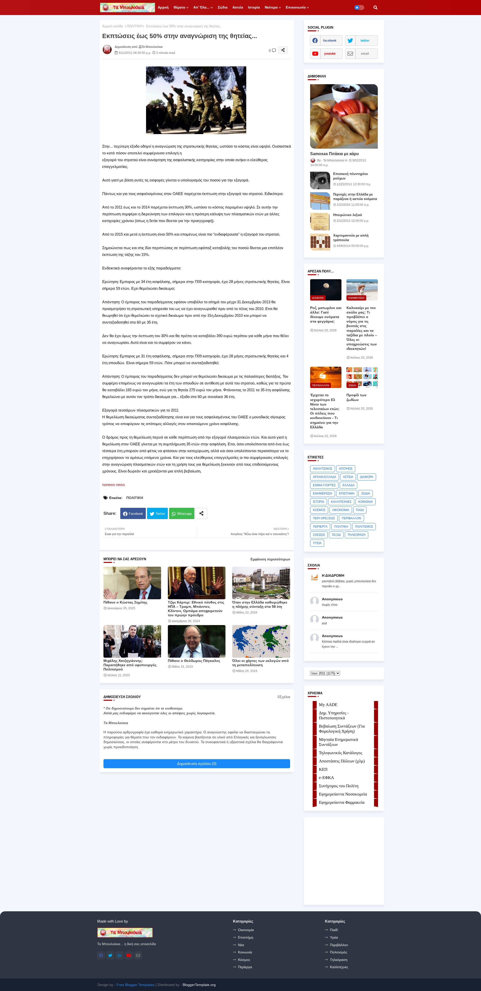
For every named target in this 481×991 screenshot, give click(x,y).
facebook (329, 40)
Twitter (160, 514)
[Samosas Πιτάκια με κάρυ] (344, 116)
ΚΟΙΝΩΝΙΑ (365, 502)
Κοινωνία (245, 952)
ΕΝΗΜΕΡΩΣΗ (322, 493)
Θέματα (179, 7)
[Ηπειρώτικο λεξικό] (320, 221)
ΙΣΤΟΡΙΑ (318, 502)
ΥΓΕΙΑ (317, 543)
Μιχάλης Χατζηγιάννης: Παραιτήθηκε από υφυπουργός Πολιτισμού (130, 665)
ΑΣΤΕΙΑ (348, 477)
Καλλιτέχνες (339, 967)
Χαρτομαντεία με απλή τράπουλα (351, 238)
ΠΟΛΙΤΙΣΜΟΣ (364, 526)
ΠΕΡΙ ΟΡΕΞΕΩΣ (324, 518)
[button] (376, 8)
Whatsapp (184, 514)
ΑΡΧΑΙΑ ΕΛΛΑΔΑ (324, 477)
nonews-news (113, 484)
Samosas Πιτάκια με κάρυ (334, 154)
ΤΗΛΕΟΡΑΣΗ (356, 535)
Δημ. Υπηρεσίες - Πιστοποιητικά (334, 715)
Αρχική (163, 7)
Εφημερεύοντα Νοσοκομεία (343, 794)
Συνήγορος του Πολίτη (338, 785)
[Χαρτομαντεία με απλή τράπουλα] (320, 242)
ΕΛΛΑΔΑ (348, 485)
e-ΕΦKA (326, 777)
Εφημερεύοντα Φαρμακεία (342, 802)
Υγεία (334, 937)
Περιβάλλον (339, 945)
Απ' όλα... (201, 7)
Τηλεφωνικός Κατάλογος (340, 752)
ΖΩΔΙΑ (365, 493)
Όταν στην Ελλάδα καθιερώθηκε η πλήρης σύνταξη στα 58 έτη (259, 604)
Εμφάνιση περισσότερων (270, 559)
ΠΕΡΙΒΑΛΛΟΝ (351, 518)
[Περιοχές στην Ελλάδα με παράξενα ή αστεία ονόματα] (320, 201)
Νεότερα (271, 7)
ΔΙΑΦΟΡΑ (366, 477)
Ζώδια (222, 7)
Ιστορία (254, 7)
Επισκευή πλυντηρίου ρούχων (350, 176)
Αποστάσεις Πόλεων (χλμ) (342, 761)
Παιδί (334, 930)
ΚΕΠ (323, 769)
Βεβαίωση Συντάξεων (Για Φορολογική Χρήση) (342, 729)
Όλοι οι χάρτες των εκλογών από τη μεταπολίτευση (260, 663)
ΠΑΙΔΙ (360, 510)
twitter (365, 40)
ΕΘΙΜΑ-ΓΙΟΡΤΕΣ (324, 485)
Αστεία (237, 7)
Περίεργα (245, 967)
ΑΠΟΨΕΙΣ (345, 468)
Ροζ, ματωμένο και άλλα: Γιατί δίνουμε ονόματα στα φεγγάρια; (325, 315)
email (365, 53)
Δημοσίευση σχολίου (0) (196, 763)
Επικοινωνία (296, 7)
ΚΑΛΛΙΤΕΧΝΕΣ (341, 502)
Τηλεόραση (338, 960)
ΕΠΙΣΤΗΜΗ (346, 493)
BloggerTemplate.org (199, 985)
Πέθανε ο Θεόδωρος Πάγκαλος (194, 661)
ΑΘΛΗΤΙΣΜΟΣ (322, 468)
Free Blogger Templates (135, 985)
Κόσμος (244, 960)
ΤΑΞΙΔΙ (336, 535)
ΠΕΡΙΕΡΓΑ (320, 526)
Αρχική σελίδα (112, 26)
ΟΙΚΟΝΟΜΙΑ (340, 510)
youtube (330, 53)
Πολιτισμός (338, 952)
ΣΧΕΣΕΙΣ (319, 535)
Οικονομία (246, 930)
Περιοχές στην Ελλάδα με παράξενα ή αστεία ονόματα (355, 196)
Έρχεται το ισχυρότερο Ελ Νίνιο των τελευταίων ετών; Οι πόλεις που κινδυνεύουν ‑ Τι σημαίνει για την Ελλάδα (324, 411)
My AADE (328, 704)
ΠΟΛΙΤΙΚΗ (134, 26)
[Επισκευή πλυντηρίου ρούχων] (320, 180)
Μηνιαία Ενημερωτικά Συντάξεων (338, 742)
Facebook (136, 514)
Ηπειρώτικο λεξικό (347, 215)
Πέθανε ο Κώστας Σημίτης (125, 602)
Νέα (241, 945)
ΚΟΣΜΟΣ (319, 510)
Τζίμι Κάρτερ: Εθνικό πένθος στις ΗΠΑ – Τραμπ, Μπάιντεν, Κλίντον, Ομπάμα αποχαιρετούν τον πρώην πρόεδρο (196, 608)
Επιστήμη (245, 937)
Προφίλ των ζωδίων (356, 397)
